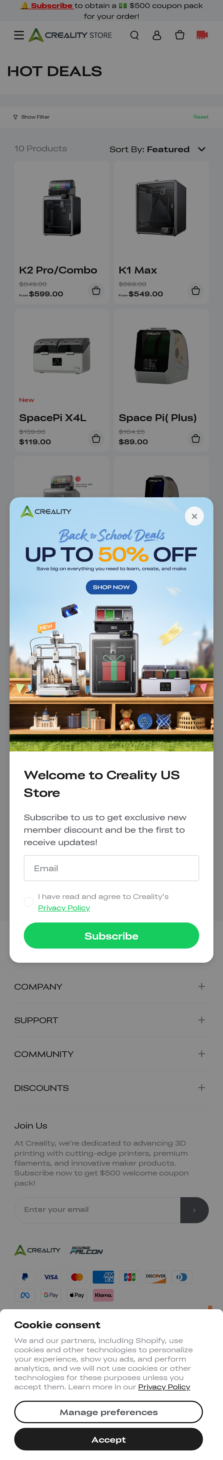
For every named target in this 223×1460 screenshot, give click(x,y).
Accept (108, 1439)
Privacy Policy (164, 1386)
